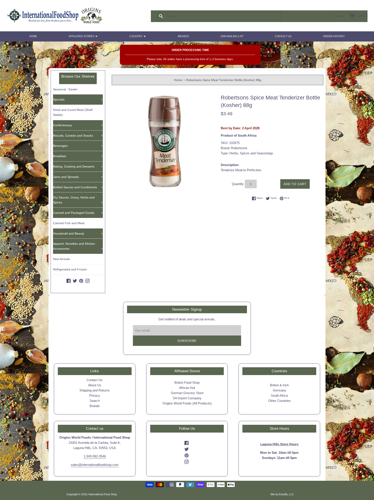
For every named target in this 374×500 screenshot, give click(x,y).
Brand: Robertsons (234, 148)
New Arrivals (61, 259)
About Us (94, 385)
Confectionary (78, 125)
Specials (78, 99)
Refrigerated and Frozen (70, 269)
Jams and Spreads (78, 177)
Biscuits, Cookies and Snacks (78, 135)
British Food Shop (187, 382)
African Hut (187, 388)
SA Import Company (187, 398)
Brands (95, 406)
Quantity (238, 184)
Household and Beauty (78, 233)
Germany (279, 390)
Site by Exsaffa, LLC (282, 494)
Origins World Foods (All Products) (187, 403)
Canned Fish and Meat (68, 223)
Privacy (94, 395)
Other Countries (279, 401)
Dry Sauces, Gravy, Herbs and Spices (78, 200)
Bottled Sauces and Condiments (78, 187)
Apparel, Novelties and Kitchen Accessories (78, 246)
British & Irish (279, 385)
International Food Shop (103, 494)
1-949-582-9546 (95, 456)
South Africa (279, 395)
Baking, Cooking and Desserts (78, 166)
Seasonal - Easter (65, 89)
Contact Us (95, 380)
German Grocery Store (187, 393)
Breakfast (78, 156)
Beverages (78, 145)
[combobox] (226, 16)
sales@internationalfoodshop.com (95, 464)
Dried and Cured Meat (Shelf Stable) (72, 112)
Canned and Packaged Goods (78, 212)
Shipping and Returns (94, 390)
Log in (339, 16)
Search (95, 401)
